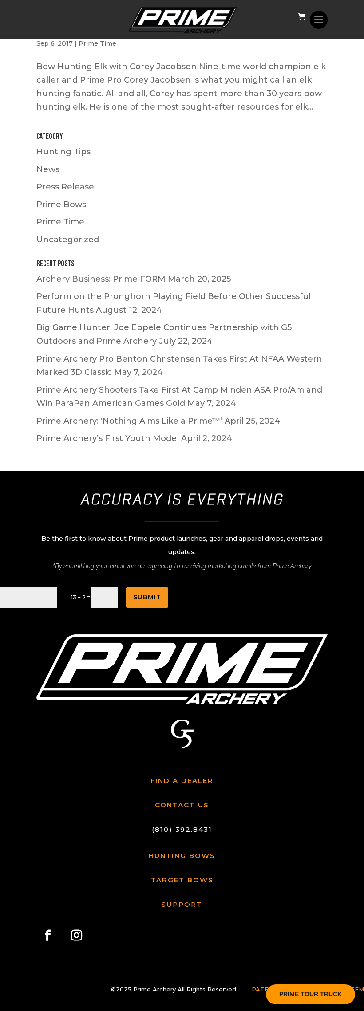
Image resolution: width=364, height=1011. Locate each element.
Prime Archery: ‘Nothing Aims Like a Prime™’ (129, 421)
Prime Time (97, 43)
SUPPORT (182, 904)
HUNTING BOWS (182, 855)
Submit (147, 597)
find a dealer (182, 780)
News (47, 169)
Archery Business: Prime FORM (101, 279)
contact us (182, 805)
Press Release (65, 187)
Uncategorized (67, 239)
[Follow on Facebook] (47, 935)
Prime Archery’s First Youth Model (107, 438)
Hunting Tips (63, 152)
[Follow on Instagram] (76, 935)
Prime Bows (61, 204)
